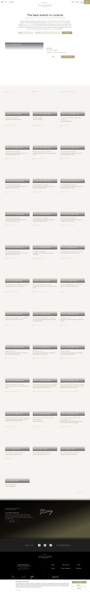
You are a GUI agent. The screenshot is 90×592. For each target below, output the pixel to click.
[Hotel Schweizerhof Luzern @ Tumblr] (50, 545)
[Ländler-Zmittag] (45, 237)
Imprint (53, 568)
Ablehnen (79, 588)
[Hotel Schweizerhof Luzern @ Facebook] (39, 545)
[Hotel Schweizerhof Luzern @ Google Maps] (35, 567)
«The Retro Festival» (50, 22)
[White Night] (24, 62)
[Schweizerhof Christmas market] (45, 370)
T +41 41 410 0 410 (23, 567)
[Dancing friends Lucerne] (45, 137)
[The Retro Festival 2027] (17, 438)
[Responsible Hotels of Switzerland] (34, 577)
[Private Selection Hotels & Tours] (13, 577)
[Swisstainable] (23, 577)
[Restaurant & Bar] (77, 2)
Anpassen (78, 585)
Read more (12, 521)
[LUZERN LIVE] (72, 303)
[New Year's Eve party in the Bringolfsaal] (45, 403)
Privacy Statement (66, 568)
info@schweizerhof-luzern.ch (24, 568)
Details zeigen (18, 589)
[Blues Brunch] (17, 337)
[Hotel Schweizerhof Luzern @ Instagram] (45, 545)
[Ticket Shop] (81, 2)
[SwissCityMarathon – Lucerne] (72, 270)
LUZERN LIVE (59, 22)
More (53, 56)
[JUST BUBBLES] (17, 470)
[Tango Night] (45, 103)
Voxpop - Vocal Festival (29, 24)
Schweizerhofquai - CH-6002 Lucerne (24, 566)
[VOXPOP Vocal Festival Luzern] (72, 237)
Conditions (78, 568)
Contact (11, 2)
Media (53, 564)
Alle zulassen (79, 582)
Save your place (68, 56)
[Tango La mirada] (17, 103)
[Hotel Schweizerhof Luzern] (45, 5)
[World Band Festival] (17, 137)
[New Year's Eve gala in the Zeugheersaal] (72, 403)
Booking (87, 2)
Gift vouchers (65, 564)
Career (78, 564)
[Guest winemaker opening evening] (72, 103)
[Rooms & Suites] (73, 2)
